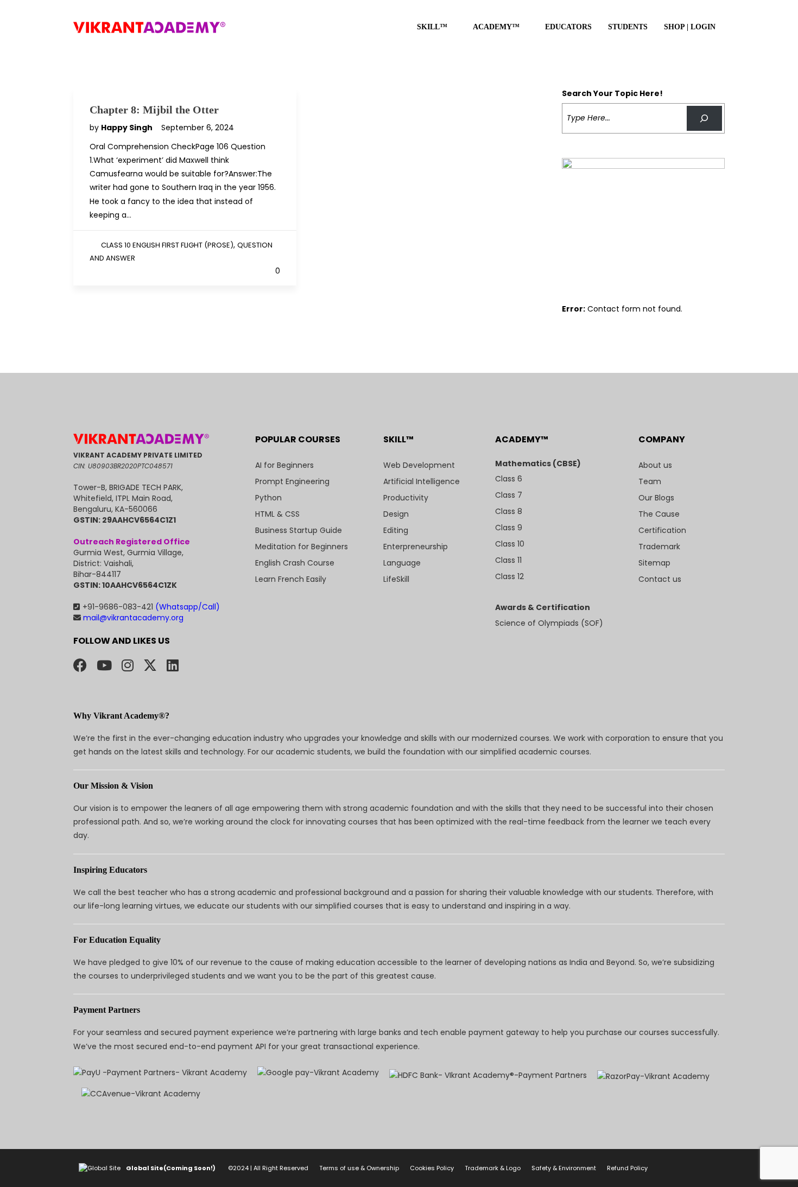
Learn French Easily (290, 579)
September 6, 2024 (197, 127)
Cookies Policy (432, 1168)
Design (396, 514)
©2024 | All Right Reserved (268, 1168)
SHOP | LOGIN (689, 27)
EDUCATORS (568, 27)
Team (649, 481)
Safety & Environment (563, 1168)
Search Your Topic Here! (612, 93)
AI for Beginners (284, 465)
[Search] (704, 118)
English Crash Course (294, 562)
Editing (395, 530)
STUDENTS (628, 27)
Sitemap (654, 562)
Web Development (419, 465)
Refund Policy (627, 1168)
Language (402, 562)
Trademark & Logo (493, 1168)
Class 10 (509, 543)
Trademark (659, 546)
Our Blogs (656, 497)
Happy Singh (127, 127)
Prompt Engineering (292, 481)
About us (655, 465)
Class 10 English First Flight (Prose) (167, 245)
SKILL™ (432, 27)
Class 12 (509, 576)
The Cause (659, 514)
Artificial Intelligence (421, 481)
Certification (662, 530)
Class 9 (508, 527)
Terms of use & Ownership (359, 1168)
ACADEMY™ (496, 27)
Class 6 (508, 478)
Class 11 (508, 560)
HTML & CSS (277, 514)
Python (268, 497)
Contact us (659, 579)
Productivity (405, 497)
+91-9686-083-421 (151, 606)
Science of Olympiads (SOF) (549, 623)
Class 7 (508, 495)
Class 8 (508, 511)
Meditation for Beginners (301, 546)
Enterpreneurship (415, 546)
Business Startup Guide (298, 530)
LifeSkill (396, 579)
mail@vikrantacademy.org (132, 617)
